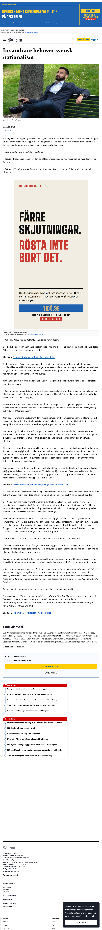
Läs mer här (89, 916)
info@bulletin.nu (16, 860)
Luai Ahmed (7, 130)
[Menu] (4, 40)
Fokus (54, 925)
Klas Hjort (6, 889)
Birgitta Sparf (7, 907)
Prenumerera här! (11, 875)
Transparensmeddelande (32, 32)
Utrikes (5, 925)
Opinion (54, 922)
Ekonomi (6, 929)
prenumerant (26, 660)
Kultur (54, 929)
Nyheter (5, 918)
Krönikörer (55, 918)
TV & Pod (6, 922)
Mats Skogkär (7, 887)
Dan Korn (6, 892)
